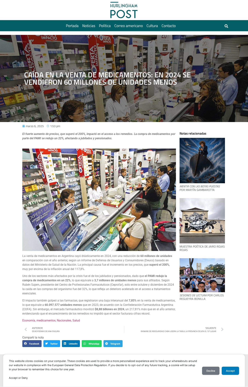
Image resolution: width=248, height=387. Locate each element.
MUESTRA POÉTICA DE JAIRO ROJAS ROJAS (202, 248)
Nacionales (64, 320)
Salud (76, 320)
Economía (28, 320)
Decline (210, 370)
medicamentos (46, 320)
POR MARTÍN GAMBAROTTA (200, 188)
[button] (226, 26)
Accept (230, 370)
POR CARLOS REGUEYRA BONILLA (202, 297)
